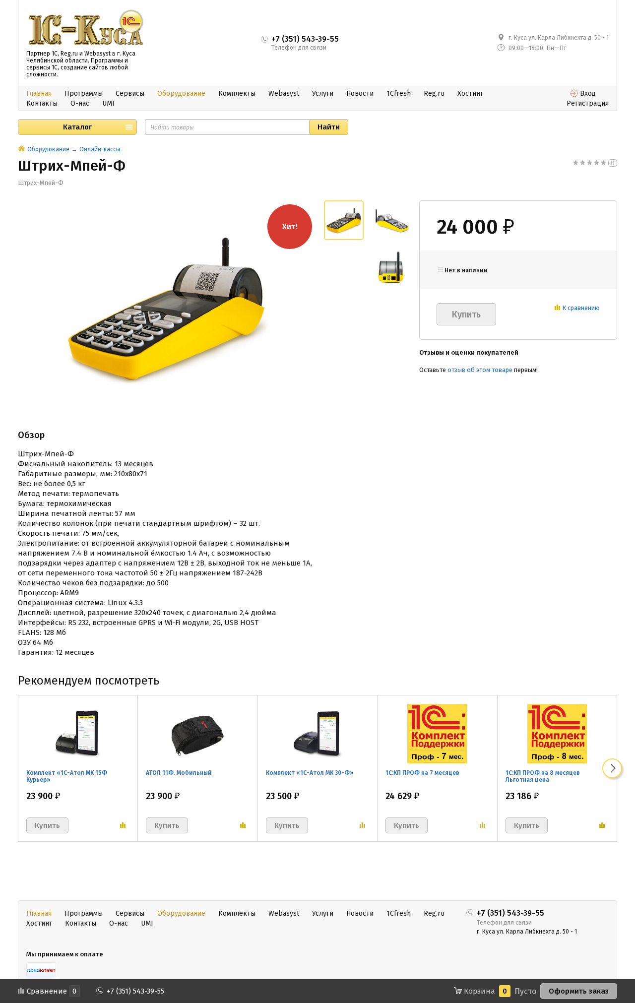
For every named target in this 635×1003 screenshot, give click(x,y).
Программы (83, 93)
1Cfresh (398, 93)
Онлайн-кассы (99, 149)
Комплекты (236, 93)
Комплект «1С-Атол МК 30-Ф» (310, 772)
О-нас (79, 103)
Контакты (42, 103)
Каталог (77, 127)
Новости (360, 93)
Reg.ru (434, 93)
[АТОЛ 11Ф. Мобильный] (197, 733)
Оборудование (181, 93)
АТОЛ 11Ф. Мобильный (179, 772)
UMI (108, 103)
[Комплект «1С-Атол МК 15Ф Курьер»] (77, 733)
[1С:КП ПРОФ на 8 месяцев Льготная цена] (557, 733)
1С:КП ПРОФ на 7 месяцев (422, 772)
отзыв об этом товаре (479, 370)
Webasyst (283, 93)
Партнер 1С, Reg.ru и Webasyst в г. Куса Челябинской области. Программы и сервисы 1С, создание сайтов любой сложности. (80, 64)
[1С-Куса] (85, 28)
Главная (39, 93)
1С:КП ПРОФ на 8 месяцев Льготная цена (543, 776)
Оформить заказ (579, 991)
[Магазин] (21, 149)
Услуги (322, 93)
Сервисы (130, 93)
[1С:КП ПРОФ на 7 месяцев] (437, 733)
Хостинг (470, 93)
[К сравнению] (122, 825)
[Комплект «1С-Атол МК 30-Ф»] (317, 733)
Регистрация (588, 103)
